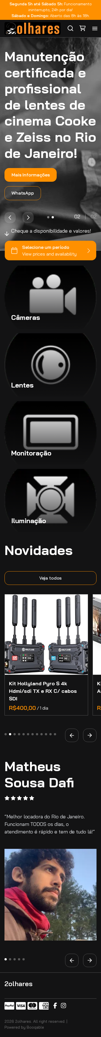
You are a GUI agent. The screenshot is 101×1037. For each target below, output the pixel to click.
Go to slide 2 (52, 217)
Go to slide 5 (23, 734)
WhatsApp (23, 193)
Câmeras (25, 317)
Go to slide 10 (46, 734)
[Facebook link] (55, 1005)
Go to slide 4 (19, 734)
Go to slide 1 (48, 217)
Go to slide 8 (37, 734)
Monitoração (31, 453)
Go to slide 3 (14, 734)
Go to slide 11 (50, 734)
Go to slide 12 (55, 734)
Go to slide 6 (28, 734)
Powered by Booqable (24, 1027)
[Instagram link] (63, 1005)
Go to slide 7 (32, 734)
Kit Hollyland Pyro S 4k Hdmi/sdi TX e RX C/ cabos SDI (43, 691)
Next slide (28, 217)
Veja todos (50, 578)
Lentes (22, 385)
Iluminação (28, 520)
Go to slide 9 (41, 734)
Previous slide (10, 217)
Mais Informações (31, 175)
